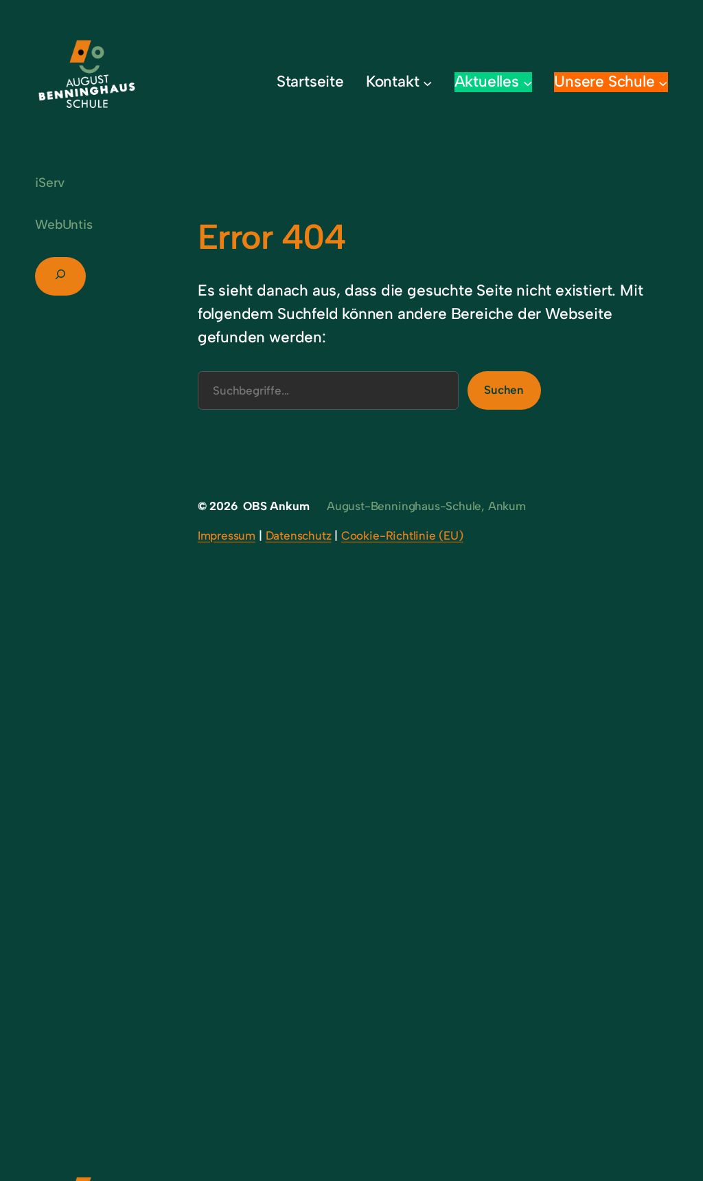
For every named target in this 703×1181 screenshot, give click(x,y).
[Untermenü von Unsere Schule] (663, 82)
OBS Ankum (276, 506)
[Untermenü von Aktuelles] (528, 82)
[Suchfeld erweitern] (60, 276)
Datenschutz (299, 535)
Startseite (310, 81)
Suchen (504, 390)
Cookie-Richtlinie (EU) (402, 535)
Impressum (226, 535)
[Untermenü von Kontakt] (428, 82)
